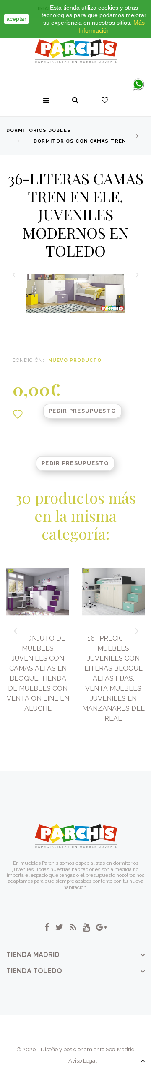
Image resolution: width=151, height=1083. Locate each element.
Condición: (28, 360)
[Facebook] (46, 927)
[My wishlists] (105, 100)
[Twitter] (59, 927)
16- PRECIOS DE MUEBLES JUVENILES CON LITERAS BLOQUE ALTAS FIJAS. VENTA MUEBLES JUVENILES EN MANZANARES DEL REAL (113, 678)
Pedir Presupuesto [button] (82, 411)
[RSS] (73, 927)
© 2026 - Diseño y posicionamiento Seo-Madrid (75, 1049)
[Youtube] (86, 927)
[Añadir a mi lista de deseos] (18, 414)
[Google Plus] (101, 927)
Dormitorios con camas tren (80, 141)
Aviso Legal (82, 1061)
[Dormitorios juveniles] (75, 51)
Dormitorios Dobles (38, 130)
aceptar (16, 18)
